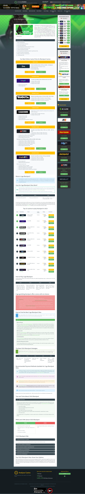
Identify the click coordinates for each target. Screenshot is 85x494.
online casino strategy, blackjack (40, 33)
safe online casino (52, 28)
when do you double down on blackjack (41, 300)
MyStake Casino (21, 253)
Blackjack (28, 205)
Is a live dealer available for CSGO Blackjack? (23, 444)
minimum (38, 372)
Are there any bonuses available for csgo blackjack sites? (25, 446)
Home (15, 14)
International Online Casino (53, 11)
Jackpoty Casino (22, 265)
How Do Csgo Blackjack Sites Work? (22, 43)
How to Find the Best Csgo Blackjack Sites (23, 48)
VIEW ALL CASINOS (64, 46)
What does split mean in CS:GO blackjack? (23, 449)
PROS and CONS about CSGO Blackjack (22, 53)
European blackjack (23, 332)
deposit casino (42, 372)
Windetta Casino (22, 229)
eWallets (20, 376)
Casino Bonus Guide (18, 10)
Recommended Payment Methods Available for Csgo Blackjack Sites (27, 50)
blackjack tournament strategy (25, 352)
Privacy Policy (52, 486)
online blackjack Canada (45, 403)
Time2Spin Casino (22, 241)
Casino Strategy (46, 10)
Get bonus (40, 71)
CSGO (19, 178)
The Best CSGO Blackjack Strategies (22, 49)
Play (68, 21)
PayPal (47, 376)
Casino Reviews (25, 10)
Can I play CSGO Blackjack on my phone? (22, 439)
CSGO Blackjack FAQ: (20, 55)
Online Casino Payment (20, 338)
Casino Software (39, 10)
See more (29, 71)
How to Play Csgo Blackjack (21, 45)
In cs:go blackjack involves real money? (22, 451)
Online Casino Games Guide (67, 11)
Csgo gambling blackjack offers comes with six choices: (25, 46)
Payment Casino (60, 10)
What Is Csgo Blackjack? (20, 42)
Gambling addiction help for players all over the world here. (40, 486)
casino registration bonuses (28, 324)
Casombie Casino (22, 223)
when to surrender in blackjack (30, 305)
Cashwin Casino (21, 235)
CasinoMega (21, 271)
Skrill (38, 376)
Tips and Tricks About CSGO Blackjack (22, 52)
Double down (21, 299)
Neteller (41, 376)
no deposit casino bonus (24, 325)
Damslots (20, 247)
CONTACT (64, 473)
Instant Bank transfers (22, 385)
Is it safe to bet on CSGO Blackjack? (21, 453)
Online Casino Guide (32, 10)
